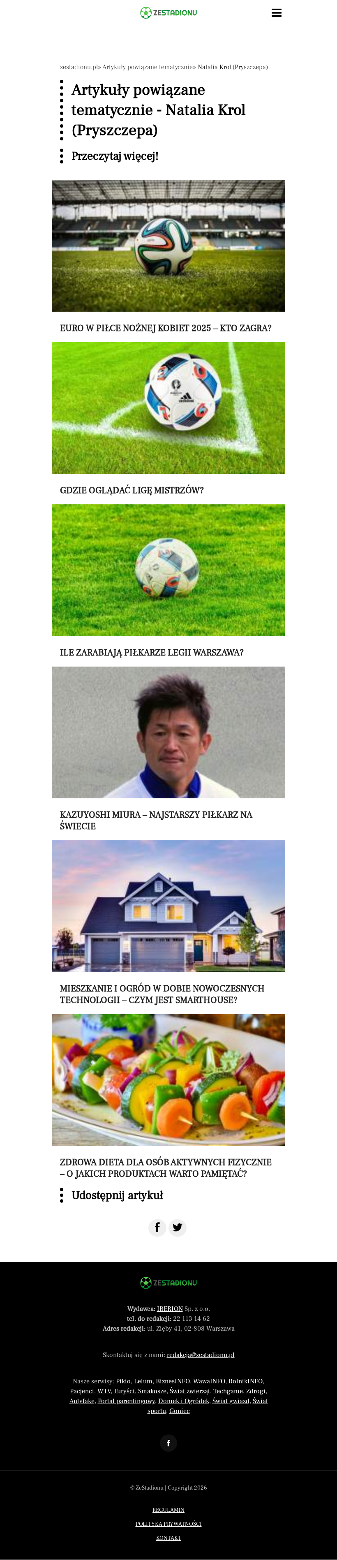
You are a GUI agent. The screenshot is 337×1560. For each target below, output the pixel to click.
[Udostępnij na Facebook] (157, 1228)
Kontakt (168, 1538)
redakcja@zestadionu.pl (201, 1355)
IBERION (170, 1309)
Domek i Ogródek (183, 1401)
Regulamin (168, 1510)
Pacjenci (82, 1391)
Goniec (179, 1411)
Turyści (124, 1391)
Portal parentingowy (126, 1401)
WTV (104, 1391)
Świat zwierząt (190, 1391)
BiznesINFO (173, 1381)
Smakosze (152, 1391)
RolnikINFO (246, 1381)
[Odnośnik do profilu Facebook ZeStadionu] (168, 1443)
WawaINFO (209, 1381)
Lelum (143, 1381)
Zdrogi (255, 1391)
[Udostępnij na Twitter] (177, 1228)
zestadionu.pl (79, 67)
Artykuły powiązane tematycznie (147, 67)
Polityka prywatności (169, 1524)
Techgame (228, 1391)
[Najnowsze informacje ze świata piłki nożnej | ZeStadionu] (168, 12)
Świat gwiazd (230, 1401)
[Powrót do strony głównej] (168, 1283)
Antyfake (82, 1401)
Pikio (123, 1381)
